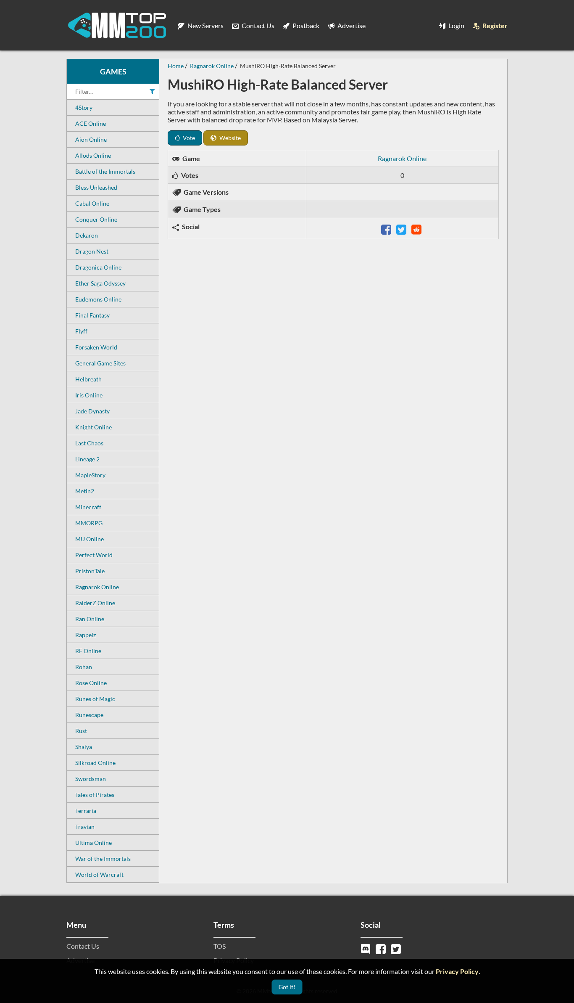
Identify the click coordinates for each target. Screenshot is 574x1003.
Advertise (351, 25)
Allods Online (93, 155)
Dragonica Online (98, 267)
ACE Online (90, 123)
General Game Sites (100, 363)
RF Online (88, 650)
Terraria (85, 810)
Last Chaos (89, 443)
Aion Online (91, 139)
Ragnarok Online (97, 586)
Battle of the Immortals (105, 171)
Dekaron (86, 235)
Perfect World (94, 554)
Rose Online (91, 682)
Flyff (81, 331)
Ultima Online (93, 842)
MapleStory (90, 475)
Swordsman (90, 778)
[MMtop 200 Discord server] (366, 948)
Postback (305, 25)
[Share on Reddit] (417, 228)
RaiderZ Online (95, 602)
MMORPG (89, 523)
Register (494, 25)
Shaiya (83, 746)
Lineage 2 (87, 459)
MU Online (89, 539)
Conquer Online (96, 219)
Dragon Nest (91, 251)
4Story (83, 107)
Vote (188, 137)
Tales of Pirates (94, 794)
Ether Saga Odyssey (100, 283)
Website (229, 137)
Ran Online (89, 618)
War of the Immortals (103, 858)
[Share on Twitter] (402, 228)
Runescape (89, 714)
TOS (219, 946)
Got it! (287, 986)
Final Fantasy (92, 315)
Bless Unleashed (96, 187)
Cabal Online (92, 203)
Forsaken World (96, 347)
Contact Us (257, 25)
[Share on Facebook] (387, 228)
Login (455, 25)
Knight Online (93, 427)
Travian (85, 826)
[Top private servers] (116, 25)
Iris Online (89, 395)
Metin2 (84, 491)
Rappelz (85, 634)
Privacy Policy (457, 971)
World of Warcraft (99, 874)
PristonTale (90, 570)
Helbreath (88, 379)
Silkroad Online (95, 762)
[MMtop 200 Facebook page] (381, 948)
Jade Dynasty (92, 411)
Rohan (83, 666)
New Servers (205, 25)
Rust (81, 730)
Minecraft (88, 507)
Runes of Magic (95, 698)
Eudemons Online (98, 299)
